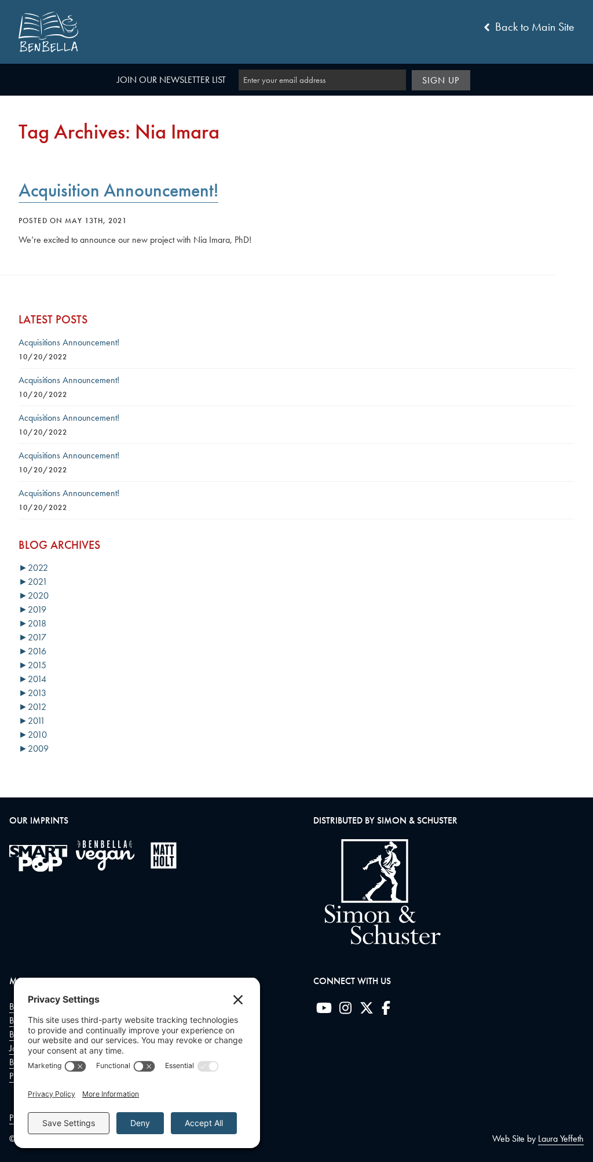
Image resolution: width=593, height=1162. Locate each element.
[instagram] (345, 1010)
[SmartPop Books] (38, 858)
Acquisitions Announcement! (69, 342)
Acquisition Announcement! (118, 190)
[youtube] (324, 1010)
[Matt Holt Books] (163, 855)
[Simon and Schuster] (377, 941)
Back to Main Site (533, 26)
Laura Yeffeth (561, 1138)
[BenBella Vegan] (105, 855)
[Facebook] (386, 1010)
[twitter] (367, 1010)
